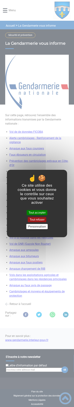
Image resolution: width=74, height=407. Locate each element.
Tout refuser (37, 219)
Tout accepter (37, 212)
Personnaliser (37, 226)
